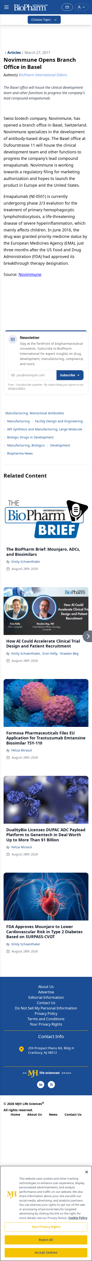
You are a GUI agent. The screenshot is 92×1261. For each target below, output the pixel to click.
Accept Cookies (46, 1252)
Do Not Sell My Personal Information (46, 1008)
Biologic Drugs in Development (30, 437)
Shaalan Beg (69, 653)
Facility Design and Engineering (59, 421)
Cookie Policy (77, 1218)
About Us (46, 986)
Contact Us (46, 1002)
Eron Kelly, (50, 653)
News (53, 1114)
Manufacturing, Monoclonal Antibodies (34, 413)
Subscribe (67, 375)
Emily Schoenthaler (25, 561)
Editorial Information (46, 997)
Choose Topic (41, 19)
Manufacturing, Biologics (26, 445)
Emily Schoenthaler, (26, 653)
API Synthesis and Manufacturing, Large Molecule (44, 429)
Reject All (46, 1240)
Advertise (46, 992)
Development (60, 445)
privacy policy (16, 388)
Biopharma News (20, 453)
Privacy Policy (46, 1013)
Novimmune (30, 274)
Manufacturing (18, 421)
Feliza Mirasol (21, 750)
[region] (46, 1213)
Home (15, 1114)
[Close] (87, 1172)
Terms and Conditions (46, 1018)
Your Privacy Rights (46, 1024)
